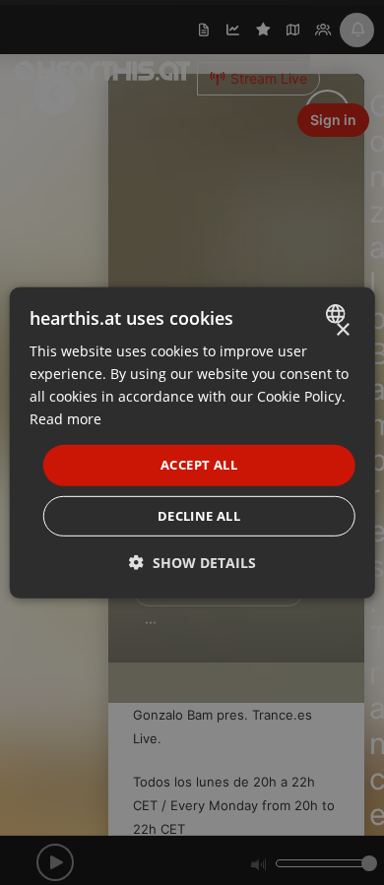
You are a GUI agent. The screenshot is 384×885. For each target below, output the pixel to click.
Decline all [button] (199, 516)
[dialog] (192, 442)
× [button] (342, 329)
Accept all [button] (198, 465)
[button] (192, 562)
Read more (65, 419)
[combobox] (337, 313)
